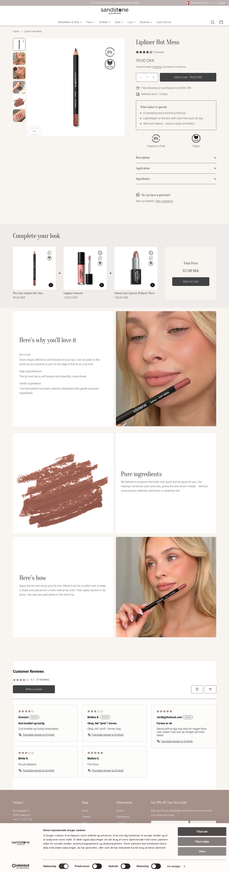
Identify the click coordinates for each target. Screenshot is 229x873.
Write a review (34, 689)
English (221, 3)
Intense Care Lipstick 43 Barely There (134, 293)
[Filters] (197, 689)
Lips (130, 22)
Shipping (157, 66)
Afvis (202, 851)
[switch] (97, 866)
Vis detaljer (174, 866)
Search (120, 810)
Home (16, 31)
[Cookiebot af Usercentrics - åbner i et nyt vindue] (20, 866)
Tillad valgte (202, 841)
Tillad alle (202, 831)
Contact (121, 822)
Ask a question (164, 201)
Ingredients (123, 816)
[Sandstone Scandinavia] (114, 11)
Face (89, 22)
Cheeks (103, 22)
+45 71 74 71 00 (22, 819)
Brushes (145, 22)
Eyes (118, 22)
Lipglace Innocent (73, 293)
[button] (144, 52)
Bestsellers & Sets (68, 22)
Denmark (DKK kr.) (200, 3)
